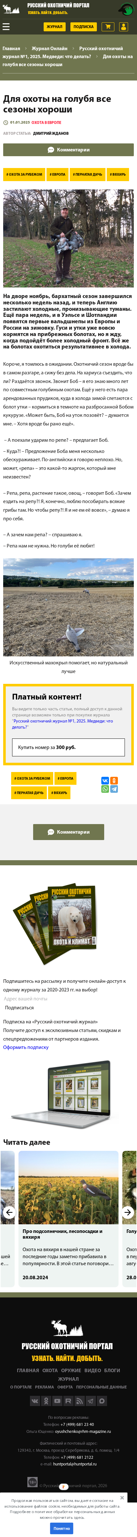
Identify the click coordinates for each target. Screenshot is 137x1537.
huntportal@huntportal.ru (75, 1464)
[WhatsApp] (105, 789)
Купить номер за (47, 747)
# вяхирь (118, 175)
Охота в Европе (46, 123)
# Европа (57, 175)
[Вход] (123, 26)
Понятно (62, 1528)
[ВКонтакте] (105, 780)
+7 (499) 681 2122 (77, 1458)
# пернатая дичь (87, 175)
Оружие (71, 1370)
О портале (21, 1387)
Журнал (54, 27)
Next (127, 1212)
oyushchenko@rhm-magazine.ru (83, 1432)
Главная (28, 1370)
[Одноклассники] (114, 780)
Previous (9, 1212)
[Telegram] (114, 789)
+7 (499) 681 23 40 (77, 1425)
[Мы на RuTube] (69, 1404)
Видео (92, 1370)
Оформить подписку (26, 1047)
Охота (50, 1370)
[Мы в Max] (102, 1404)
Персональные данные (101, 1387)
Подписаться (19, 1008)
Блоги (112, 1370)
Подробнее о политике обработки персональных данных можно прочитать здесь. (62, 1514)
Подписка (84, 27)
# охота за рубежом (24, 175)
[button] (62, 1509)
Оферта (65, 1387)
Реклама (44, 1387)
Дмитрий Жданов (51, 134)
